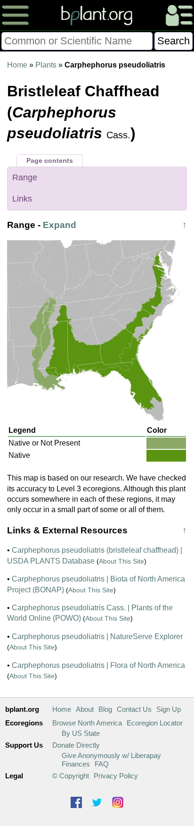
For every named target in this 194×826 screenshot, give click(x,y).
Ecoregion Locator (155, 723)
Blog (105, 709)
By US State (81, 733)
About (85, 709)
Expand (59, 225)
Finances (76, 764)
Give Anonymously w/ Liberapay (111, 755)
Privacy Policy (116, 776)
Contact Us (134, 709)
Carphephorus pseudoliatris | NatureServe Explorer (97, 636)
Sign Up (168, 709)
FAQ (102, 764)
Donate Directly (76, 745)
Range (24, 177)
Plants (46, 65)
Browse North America (87, 723)
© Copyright (70, 776)
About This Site (121, 561)
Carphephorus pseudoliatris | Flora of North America (98, 665)
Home (17, 65)
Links (22, 198)
